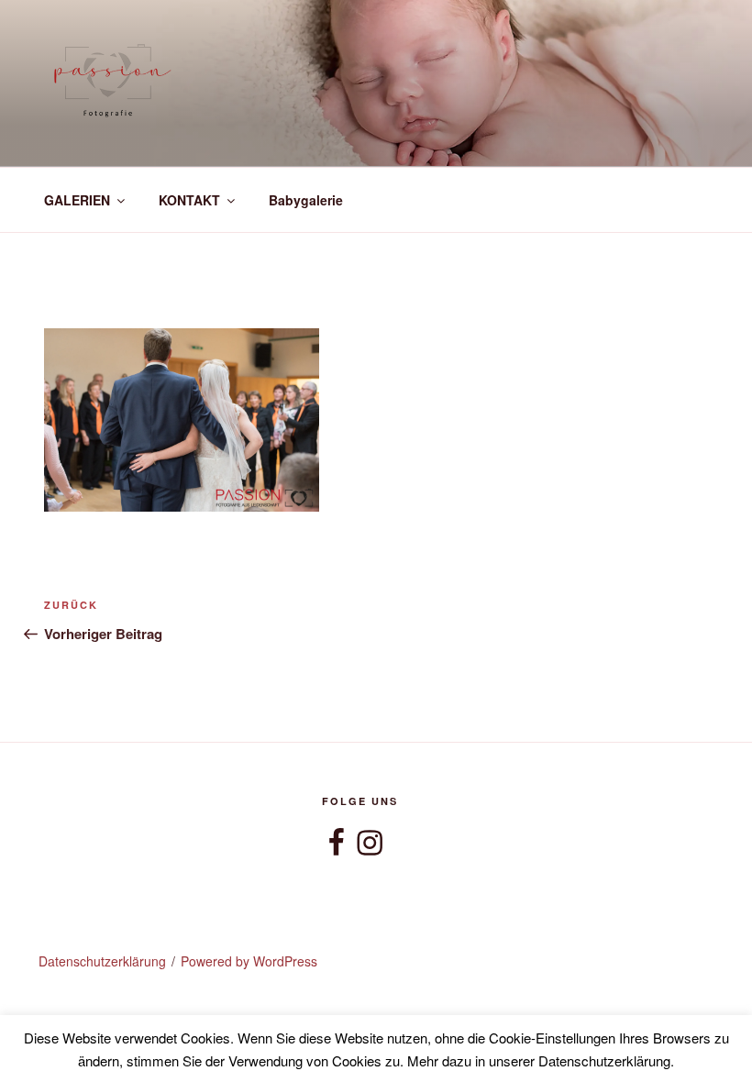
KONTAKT (189, 200)
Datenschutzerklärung (102, 961)
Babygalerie (306, 200)
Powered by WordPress (249, 961)
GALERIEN (77, 200)
